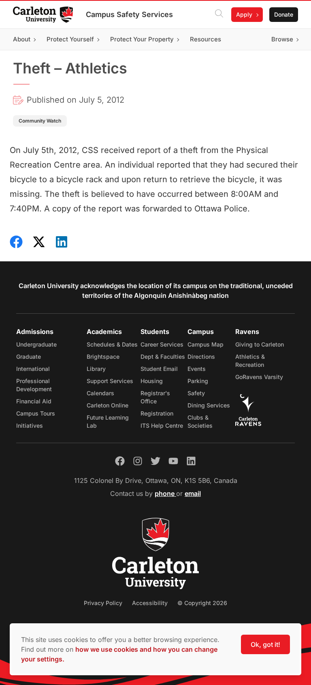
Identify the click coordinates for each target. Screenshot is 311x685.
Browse (282, 39)
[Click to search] (219, 14)
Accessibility (150, 602)
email (193, 493)
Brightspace (103, 356)
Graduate (28, 356)
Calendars (100, 393)
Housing (152, 380)
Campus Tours (35, 413)
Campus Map (205, 344)
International (33, 368)
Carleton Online (107, 405)
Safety (196, 393)
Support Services (110, 380)
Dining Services (208, 405)
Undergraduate (36, 344)
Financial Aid (33, 401)
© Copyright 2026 (202, 602)
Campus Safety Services (129, 14)
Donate (283, 14)
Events (196, 368)
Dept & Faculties (163, 356)
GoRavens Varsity (259, 376)
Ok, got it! (265, 644)
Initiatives (29, 425)
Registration (157, 413)
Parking (197, 380)
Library (96, 368)
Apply (244, 14)
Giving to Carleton (259, 344)
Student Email (159, 368)
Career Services (162, 344)
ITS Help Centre (162, 425)
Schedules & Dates (112, 344)
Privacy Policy (103, 602)
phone (165, 493)
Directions (201, 356)
